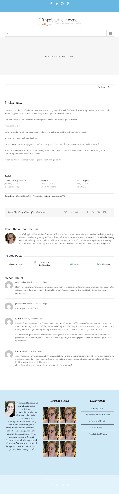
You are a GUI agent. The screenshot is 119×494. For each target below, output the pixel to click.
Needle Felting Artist (21, 430)
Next (110, 87)
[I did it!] (74, 263)
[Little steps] (103, 263)
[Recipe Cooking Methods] (51, 449)
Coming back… (97, 408)
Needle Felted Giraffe (98, 434)
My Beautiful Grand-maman (97, 414)
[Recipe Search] (68, 449)
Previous (101, 87)
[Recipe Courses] (68, 432)
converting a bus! (102, 243)
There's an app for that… (16, 180)
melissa (10, 196)
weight (47, 196)
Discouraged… (83, 180)
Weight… (45, 180)
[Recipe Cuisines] (51, 432)
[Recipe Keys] (51, 415)
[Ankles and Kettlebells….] (45, 263)
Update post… (98, 427)
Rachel (18, 318)
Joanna (18, 351)
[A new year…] (15, 263)
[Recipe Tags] (68, 415)
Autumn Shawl (98, 421)
